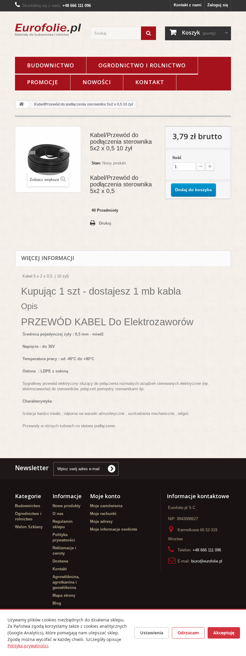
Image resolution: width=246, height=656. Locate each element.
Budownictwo (50, 65)
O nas (57, 513)
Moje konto (105, 496)
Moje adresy (101, 521)
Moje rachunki (103, 513)
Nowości (96, 82)
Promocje (42, 82)
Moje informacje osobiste (113, 529)
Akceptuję (223, 633)
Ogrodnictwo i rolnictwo (142, 65)
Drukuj (105, 223)
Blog (56, 603)
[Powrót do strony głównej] (21, 104)
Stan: (96, 163)
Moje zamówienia (106, 506)
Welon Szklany (29, 527)
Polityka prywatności (28, 645)
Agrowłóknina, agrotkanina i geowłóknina (66, 582)
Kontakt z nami (188, 5)
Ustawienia (151, 633)
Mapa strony (63, 595)
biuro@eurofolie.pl (206, 561)
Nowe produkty (66, 506)
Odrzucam (188, 633)
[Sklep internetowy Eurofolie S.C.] (48, 29)
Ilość (177, 157)
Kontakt (149, 82)
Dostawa (60, 561)
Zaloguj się (217, 5)
